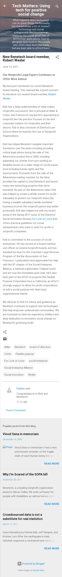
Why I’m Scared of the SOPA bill (25, 474)
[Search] (57, 7)
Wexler (32, 374)
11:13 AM (22, 402)
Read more (51, 463)
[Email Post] (5, 340)
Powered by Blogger (33, 563)
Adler (7, 347)
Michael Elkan (38, 570)
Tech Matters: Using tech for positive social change (31, 10)
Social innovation (14, 374)
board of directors (40, 347)
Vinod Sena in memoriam (21, 434)
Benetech (20, 347)
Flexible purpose (25, 353)
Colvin (7, 353)
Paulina (21, 388)
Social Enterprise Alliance (18, 367)
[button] (57, 57)
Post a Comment (16, 410)
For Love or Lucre (42, 218)
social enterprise (38, 360)
